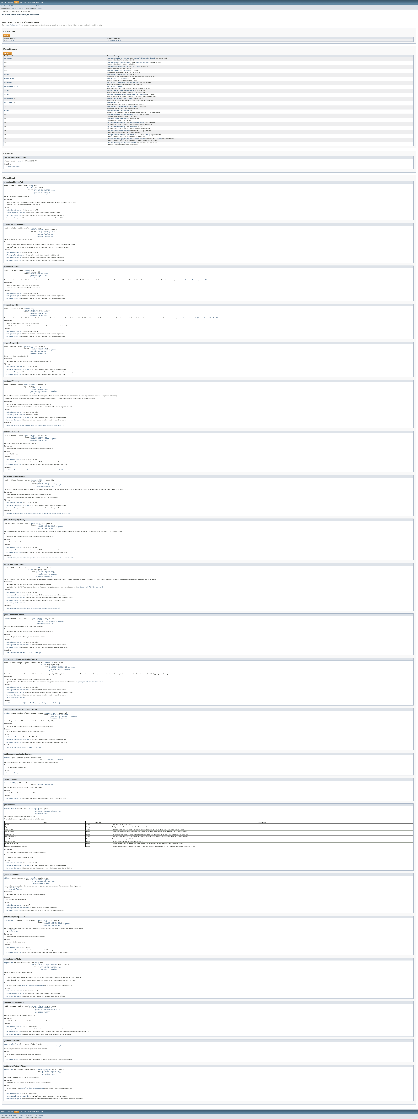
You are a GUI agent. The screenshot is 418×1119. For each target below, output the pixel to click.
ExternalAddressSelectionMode (144, 58)
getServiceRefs (112, 102)
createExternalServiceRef (116, 62)
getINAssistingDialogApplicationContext (121, 94)
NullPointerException (42, 189)
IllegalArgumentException (40, 389)
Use (21, 2)
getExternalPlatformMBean (116, 82)
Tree (25, 2)
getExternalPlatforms (114, 86)
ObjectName (8, 58)
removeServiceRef (113, 118)
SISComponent (8, 98)
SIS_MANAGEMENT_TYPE (114, 40)
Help (42, 2)
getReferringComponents (115, 98)
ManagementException (42, 194)
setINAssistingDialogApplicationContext (121, 139)
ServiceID (136, 66)
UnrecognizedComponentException (43, 350)
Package (10, 2)
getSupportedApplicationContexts (118, 110)
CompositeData (9, 78)
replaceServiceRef (113, 122)
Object (6, 74)
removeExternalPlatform (115, 114)
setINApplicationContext (115, 135)
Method (21, 8)
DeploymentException (42, 192)
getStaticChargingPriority (116, 106)
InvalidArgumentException (46, 574)
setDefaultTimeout (113, 131)
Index (37, 2)
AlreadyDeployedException (44, 190)
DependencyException (38, 351)
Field (12, 8)
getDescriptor (112, 78)
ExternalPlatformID (142, 62)
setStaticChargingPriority (116, 143)
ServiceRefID (125, 70)
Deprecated (31, 2)
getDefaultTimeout (113, 70)
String (12, 40)
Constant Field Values (13, 166)
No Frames (28, 6)
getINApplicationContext (115, 90)
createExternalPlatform (115, 58)
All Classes (39, 6)
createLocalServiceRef (115, 66)
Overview (3, 2)
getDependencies (112, 74)
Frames (22, 6)
